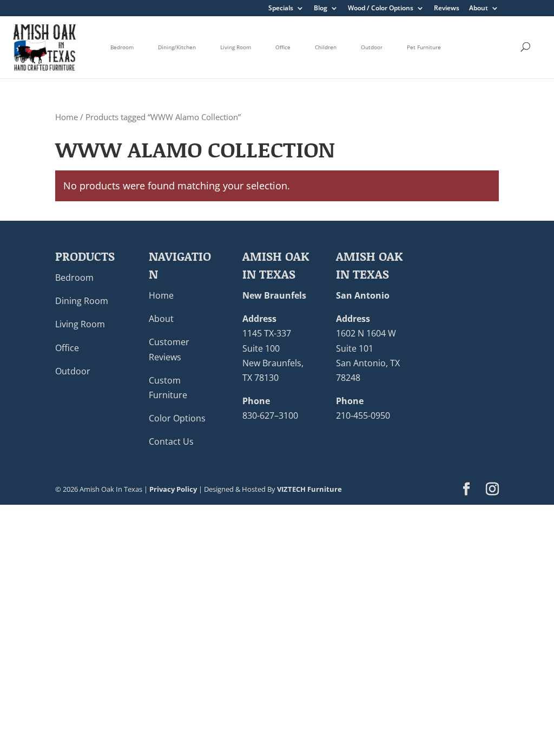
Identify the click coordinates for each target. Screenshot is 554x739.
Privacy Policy (173, 489)
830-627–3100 (270, 415)
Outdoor (371, 47)
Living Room (235, 47)
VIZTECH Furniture (309, 489)
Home (66, 116)
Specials (280, 8)
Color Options (177, 418)
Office (283, 47)
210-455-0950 (363, 415)
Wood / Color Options (380, 8)
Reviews (446, 8)
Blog (320, 8)
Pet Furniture (424, 47)
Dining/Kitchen (177, 47)
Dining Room (81, 301)
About (478, 8)
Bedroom (122, 47)
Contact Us (171, 441)
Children (326, 47)
